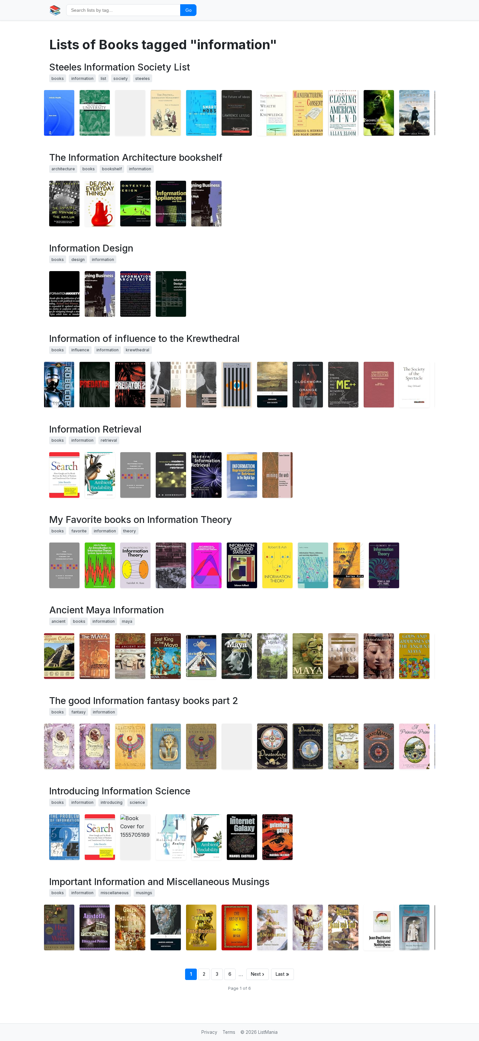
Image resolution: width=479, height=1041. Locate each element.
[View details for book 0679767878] (166, 384)
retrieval (109, 440)
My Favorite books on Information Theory (140, 519)
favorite (79, 530)
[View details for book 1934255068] (272, 927)
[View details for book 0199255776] (242, 837)
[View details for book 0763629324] (166, 746)
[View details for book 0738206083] (201, 113)
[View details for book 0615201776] (59, 656)
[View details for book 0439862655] (379, 746)
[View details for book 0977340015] (95, 927)
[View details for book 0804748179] (130, 656)
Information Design (91, 248)
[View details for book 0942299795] (414, 384)
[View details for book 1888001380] (135, 294)
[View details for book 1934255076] (201, 927)
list (103, 78)
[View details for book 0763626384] (130, 746)
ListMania (268, 1032)
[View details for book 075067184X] (59, 113)
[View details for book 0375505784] (237, 113)
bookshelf (112, 168)
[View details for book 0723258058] (343, 746)
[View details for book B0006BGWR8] (130, 384)
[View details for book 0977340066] (414, 927)
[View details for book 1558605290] (348, 565)
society (120, 78)
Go (188, 10)
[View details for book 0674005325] (95, 113)
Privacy (209, 1032)
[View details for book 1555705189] (135, 837)
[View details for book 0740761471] (201, 746)
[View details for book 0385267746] (100, 203)
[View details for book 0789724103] (64, 294)
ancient (58, 621)
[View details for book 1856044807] (171, 475)
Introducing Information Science (119, 791)
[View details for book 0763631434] (272, 746)
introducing (112, 802)
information (82, 78)
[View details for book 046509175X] (130, 113)
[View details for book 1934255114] (343, 927)
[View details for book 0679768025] (201, 384)
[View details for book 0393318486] (59, 927)
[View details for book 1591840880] (64, 475)
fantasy (78, 712)
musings (144, 892)
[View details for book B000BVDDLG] (201, 656)
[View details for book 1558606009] (171, 203)
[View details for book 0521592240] (272, 656)
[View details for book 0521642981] (313, 565)
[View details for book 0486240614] (100, 565)
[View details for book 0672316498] (64, 203)
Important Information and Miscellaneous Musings (159, 881)
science (137, 802)
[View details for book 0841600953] (308, 656)
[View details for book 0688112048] (343, 656)
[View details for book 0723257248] (59, 746)
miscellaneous (115, 892)
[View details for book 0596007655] (100, 475)
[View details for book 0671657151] (343, 113)
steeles (142, 78)
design (78, 259)
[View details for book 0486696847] (242, 565)
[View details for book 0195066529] (414, 113)
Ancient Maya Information (106, 610)
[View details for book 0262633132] (343, 384)
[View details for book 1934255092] (308, 927)
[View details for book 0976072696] (237, 927)
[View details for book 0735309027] (237, 746)
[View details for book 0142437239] (272, 384)
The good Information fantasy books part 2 (143, 700)
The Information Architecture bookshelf (136, 157)
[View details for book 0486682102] (135, 565)
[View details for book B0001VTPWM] (59, 384)
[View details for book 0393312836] (308, 384)
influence (80, 349)
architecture (63, 168)
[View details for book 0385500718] (272, 113)
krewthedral (137, 349)
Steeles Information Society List (119, 67)
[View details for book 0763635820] (308, 746)
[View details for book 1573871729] (242, 475)
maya (127, 621)
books (57, 78)
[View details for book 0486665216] (277, 565)
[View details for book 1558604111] (135, 203)
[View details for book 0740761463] (95, 746)
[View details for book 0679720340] (308, 113)
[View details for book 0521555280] (171, 565)
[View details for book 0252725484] (135, 475)
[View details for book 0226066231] (171, 837)
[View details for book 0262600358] (171, 294)
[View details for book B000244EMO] (95, 384)
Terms (229, 1032)
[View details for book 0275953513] (379, 384)
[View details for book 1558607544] (277, 475)
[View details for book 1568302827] (206, 203)
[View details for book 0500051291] (379, 656)
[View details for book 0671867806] (379, 927)
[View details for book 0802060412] (277, 837)
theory (129, 530)
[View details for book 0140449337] (166, 927)
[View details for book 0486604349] (206, 565)
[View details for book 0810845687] (64, 837)
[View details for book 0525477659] (414, 746)
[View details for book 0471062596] (384, 565)
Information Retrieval (95, 429)
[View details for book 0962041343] (166, 113)
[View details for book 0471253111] (379, 113)
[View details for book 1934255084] (130, 927)
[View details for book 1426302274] (237, 656)
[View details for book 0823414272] (414, 656)
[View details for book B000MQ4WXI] (166, 656)
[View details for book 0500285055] (95, 656)
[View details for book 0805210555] (237, 384)
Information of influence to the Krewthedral (144, 338)
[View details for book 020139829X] (206, 475)
